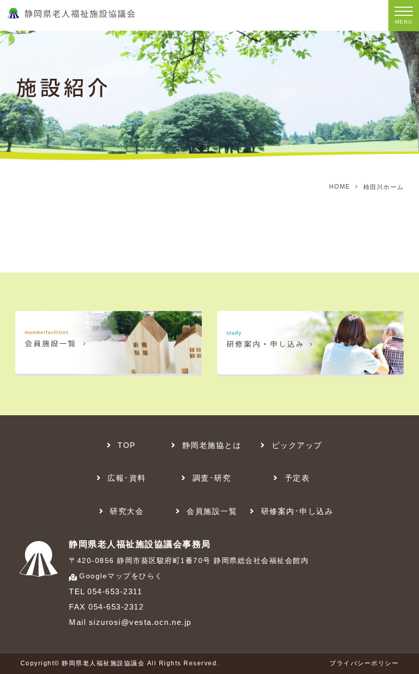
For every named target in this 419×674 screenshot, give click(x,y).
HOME (339, 186)
